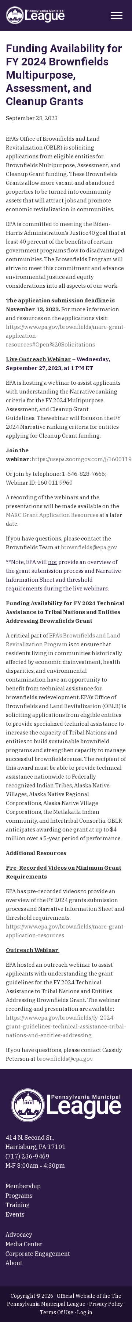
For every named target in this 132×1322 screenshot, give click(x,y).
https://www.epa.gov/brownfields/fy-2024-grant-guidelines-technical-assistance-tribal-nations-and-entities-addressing (66, 1026)
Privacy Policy (106, 1304)
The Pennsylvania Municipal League (35, 15)
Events (15, 1214)
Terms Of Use (56, 1312)
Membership (23, 1186)
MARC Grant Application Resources (52, 514)
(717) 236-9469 (28, 1156)
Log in (84, 1312)
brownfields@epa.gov (89, 547)
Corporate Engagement (38, 1253)
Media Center (24, 1244)
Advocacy (19, 1234)
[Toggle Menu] (116, 15)
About (14, 1263)
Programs (19, 1195)
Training (18, 1204)
